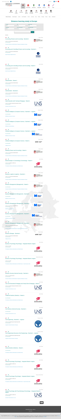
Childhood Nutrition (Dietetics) (14, 295)
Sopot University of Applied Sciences (10, 54)
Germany (32, 16)
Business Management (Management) (16, 184)
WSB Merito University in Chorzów (10, 135)
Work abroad (26, 13)
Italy (36, 16)
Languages (11, 12)
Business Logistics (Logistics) (15, 174)
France (29, 16)
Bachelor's (34, 7)
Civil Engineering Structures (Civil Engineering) (21, 333)
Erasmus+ (21, 12)
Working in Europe (31, 13)
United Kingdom (14, 16)
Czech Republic (24, 16)
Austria (19, 16)
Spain (49, 16)
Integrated (39, 7)
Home (23, 7)
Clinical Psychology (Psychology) (20, 361)
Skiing (51, 12)
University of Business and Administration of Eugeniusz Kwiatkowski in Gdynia (16, 44)
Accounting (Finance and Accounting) (17, 39)
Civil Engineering (14, 319)
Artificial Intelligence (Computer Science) (20, 111)
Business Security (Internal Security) (16, 273)
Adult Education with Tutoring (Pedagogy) (17, 101)
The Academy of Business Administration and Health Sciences (14, 352)
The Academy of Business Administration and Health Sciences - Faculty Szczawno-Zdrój (17, 263)
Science (36, 12)
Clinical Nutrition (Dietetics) (14, 348)
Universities (28, 7)
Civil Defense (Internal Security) (15, 309)
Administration (11, 80)
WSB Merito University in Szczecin (10, 116)
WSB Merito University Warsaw (9, 208)
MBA (53, 7)
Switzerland (53, 16)
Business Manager (12, 233)
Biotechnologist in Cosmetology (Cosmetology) (18, 160)
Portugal (43, 16)
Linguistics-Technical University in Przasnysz (11, 338)
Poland (39, 16)
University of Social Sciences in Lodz (10, 106)
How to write (16, 13)
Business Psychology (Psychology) (20, 243)
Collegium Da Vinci (8, 145)
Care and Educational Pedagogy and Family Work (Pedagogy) (22, 283)
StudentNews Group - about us (30, 409)
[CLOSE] (44, 416)
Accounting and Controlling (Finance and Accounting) (20, 49)
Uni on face (41, 13)
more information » (8, 42)
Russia (46, 16)
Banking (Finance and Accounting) (15, 150)
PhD (49, 7)
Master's (44, 7)
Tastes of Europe (46, 13)
